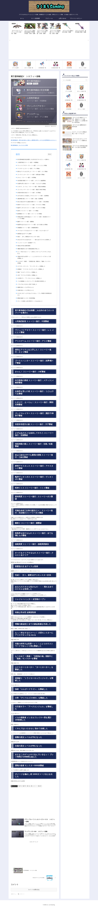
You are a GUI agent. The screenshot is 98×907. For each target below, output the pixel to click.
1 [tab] (46, 60)
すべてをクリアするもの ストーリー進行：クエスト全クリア (32, 230)
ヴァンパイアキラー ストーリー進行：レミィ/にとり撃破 (32, 165)
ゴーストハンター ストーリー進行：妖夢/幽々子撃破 (30, 174)
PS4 (21, 786)
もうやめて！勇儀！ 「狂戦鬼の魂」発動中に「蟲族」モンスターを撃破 (34, 262)
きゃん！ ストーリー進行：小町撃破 (26, 177)
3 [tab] (51, 60)
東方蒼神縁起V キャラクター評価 (19, 145)
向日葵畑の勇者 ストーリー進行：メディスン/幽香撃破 (31, 180)
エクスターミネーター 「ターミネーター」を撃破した (31, 266)
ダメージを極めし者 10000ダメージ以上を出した (29, 301)
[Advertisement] (49, 47)
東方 (40, 786)
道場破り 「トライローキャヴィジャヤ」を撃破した (30, 269)
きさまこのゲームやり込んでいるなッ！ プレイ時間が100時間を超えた (34, 294)
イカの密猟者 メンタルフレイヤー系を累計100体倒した (31, 281)
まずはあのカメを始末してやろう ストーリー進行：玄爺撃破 (33, 195)
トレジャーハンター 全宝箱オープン (26, 242)
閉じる (49, 154)
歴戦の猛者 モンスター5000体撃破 (26, 298)
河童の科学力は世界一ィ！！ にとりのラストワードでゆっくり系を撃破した (34, 257)
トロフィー (15, 786)
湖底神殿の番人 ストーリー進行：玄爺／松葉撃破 (30, 198)
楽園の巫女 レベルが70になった (25, 287)
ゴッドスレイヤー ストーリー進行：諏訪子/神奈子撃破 (31, 189)
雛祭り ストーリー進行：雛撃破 (25, 221)
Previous (9, 40)
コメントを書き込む (34, 889)
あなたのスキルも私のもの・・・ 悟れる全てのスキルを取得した (34, 239)
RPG (25, 786)
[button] (86, 80)
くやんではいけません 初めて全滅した (27, 284)
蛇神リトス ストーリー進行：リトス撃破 (27, 210)
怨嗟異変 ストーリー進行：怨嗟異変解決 (27, 227)
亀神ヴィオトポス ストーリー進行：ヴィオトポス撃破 (31, 207)
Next (88, 40)
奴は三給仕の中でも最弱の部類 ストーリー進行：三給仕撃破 (33, 201)
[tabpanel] (17, 28)
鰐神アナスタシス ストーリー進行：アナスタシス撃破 (31, 204)
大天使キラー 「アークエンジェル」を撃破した (29, 278)
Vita (29, 786)
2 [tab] (49, 60)
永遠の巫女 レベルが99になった (25, 290)
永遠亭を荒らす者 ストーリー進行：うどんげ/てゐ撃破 (31, 183)
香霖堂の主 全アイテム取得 (24, 233)
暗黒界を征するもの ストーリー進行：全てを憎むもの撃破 (32, 224)
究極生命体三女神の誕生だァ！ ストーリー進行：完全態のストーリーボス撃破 (34, 217)
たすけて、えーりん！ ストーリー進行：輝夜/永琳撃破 (31, 186)
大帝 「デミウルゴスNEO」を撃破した (27, 275)
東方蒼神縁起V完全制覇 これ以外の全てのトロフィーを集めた (33, 159)
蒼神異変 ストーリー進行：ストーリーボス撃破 (29, 213)
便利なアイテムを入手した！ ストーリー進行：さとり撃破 (32, 171)
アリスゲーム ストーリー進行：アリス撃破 (28, 168)
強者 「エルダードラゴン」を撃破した (27, 272)
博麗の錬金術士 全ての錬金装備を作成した (28, 248)
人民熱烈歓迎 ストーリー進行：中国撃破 (27, 162)
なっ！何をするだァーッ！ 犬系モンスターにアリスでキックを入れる (34, 252)
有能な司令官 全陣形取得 (23, 245)
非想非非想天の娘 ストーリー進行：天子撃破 (29, 192)
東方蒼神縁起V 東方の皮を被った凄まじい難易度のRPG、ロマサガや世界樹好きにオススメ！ (34, 140)
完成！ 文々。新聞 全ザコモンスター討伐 (28, 236)
